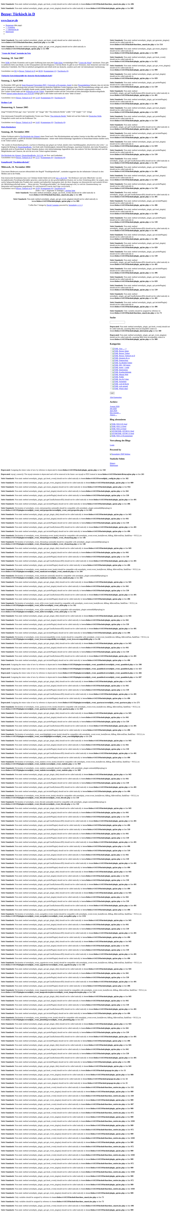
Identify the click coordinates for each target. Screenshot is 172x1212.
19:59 (37, 188)
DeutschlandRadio (25, 147)
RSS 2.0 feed (121, 429)
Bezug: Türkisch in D (18, 14)
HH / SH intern (124, 365)
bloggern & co (124, 358)
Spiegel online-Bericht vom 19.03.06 (20, 94)
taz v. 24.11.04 (61, 178)
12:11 (37, 158)
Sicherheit (122, 382)
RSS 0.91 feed (121, 424)
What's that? (123, 389)
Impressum (10, 32)
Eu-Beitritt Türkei (125, 363)
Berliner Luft (6, 102)
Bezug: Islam (124, 351)
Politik (121, 377)
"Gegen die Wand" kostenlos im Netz (16, 53)
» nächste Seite (69, 191)
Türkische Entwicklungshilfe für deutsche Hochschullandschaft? (26, 76)
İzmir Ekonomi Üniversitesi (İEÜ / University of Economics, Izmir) (47, 85)
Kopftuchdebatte (125, 372)
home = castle (124, 367)
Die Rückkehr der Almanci (30, 136)
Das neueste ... (115, 413)
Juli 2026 (113, 409)
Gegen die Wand (85, 63)
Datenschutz (123, 360)
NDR (7, 63)
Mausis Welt (123, 374)
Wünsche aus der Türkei (35, 91)
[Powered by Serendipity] (120, 454)
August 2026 (114, 406)
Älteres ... (113, 415)
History (112, 463)
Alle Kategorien (116, 397)
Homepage (10, 25)
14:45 (37, 122)
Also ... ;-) (122, 349)
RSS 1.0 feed (121, 426)
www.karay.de (9, 20)
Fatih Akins (58, 63)
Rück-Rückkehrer (8, 127)
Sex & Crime (124, 379)
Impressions (123, 370)
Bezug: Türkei (124, 353)
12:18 (37, 98)
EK (15, 71)
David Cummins (53, 205)
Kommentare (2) (50, 71)
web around (123, 386)
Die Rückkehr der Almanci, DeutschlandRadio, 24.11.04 (22, 155)
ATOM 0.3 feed (128, 431)
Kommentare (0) (47, 98)
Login (112, 445)
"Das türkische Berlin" (58, 116)
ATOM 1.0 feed (128, 433)
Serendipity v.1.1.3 (75, 205)
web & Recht (124, 384)
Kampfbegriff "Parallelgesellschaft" (15, 162)
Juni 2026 (113, 411)
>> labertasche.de (12, 30)
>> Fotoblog (10, 27)
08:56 (40, 71)
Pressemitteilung (84, 85)
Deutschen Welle (95, 116)
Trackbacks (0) (62, 71)
